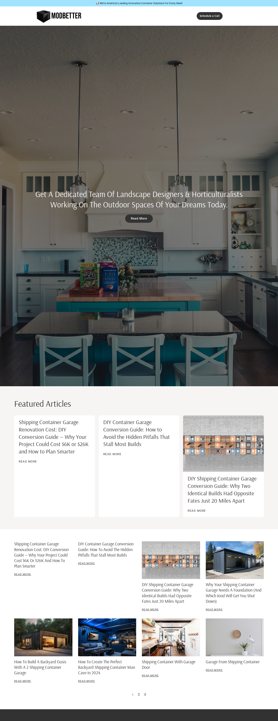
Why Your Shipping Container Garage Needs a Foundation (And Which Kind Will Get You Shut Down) (234, 593)
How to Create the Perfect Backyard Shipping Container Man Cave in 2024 (106, 667)
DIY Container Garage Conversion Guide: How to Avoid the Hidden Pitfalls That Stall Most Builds (136, 433)
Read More (28, 461)
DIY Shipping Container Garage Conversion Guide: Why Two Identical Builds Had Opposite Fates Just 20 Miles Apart (222, 489)
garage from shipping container (233, 661)
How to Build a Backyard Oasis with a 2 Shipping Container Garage (40, 667)
